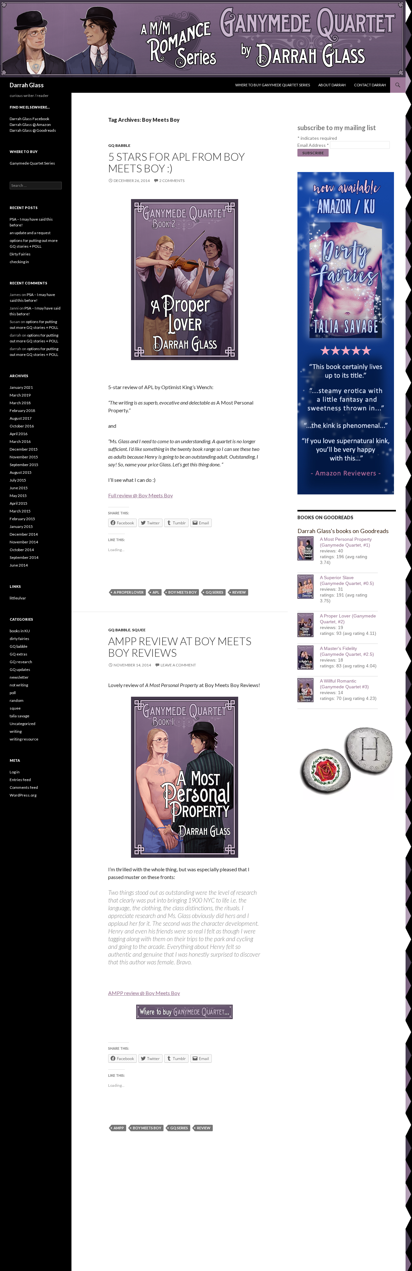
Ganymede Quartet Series (32, 163)
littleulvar (18, 598)
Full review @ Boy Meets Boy (140, 495)
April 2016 (18, 433)
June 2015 (19, 487)
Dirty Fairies (20, 254)
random (16, 700)
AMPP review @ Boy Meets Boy (144, 993)
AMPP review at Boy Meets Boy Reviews (179, 647)
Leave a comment (178, 665)
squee (138, 629)
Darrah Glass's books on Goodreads (343, 530)
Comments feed (24, 787)
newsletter (19, 677)
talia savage (19, 715)
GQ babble (119, 145)
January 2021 (21, 387)
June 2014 (19, 565)
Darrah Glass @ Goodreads (33, 130)
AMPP (119, 1128)
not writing (19, 685)
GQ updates (20, 669)
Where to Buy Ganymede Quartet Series (272, 85)
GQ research (21, 661)
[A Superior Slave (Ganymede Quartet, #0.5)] (308, 587)
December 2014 (24, 534)
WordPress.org (23, 795)
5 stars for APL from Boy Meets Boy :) (176, 162)
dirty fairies (19, 638)
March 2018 (20, 402)
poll (13, 692)
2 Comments (171, 180)
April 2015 (18, 503)
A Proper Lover (129, 592)
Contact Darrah (370, 85)
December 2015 (24, 449)
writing (16, 731)
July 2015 (18, 480)
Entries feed (20, 779)
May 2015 (18, 495)
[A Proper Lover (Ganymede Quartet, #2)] (308, 625)
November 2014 (24, 542)
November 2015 (24, 456)
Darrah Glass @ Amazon (30, 124)
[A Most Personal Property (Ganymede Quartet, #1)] (308, 548)
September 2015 (24, 464)
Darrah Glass (27, 85)
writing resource (24, 739)
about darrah (332, 85)
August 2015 (21, 472)
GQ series (214, 592)
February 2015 (22, 518)
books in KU (20, 630)
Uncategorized (22, 723)
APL (156, 592)
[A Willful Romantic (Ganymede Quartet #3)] (308, 690)
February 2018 (22, 410)
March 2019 (20, 395)
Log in (15, 771)
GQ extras (18, 654)
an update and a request (30, 232)
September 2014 (24, 557)
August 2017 (21, 418)
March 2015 (20, 511)
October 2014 (22, 549)
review (239, 592)
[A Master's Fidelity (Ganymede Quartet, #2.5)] (308, 657)
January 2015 (21, 526)
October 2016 (22, 426)
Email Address (313, 145)
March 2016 (20, 441)
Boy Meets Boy (182, 592)
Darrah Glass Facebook (29, 118)
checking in (19, 261)
